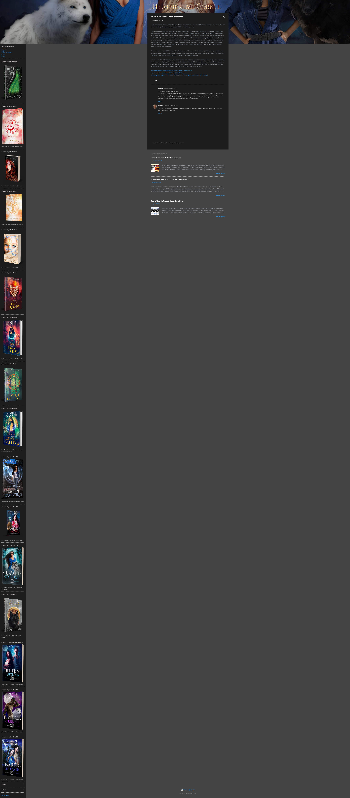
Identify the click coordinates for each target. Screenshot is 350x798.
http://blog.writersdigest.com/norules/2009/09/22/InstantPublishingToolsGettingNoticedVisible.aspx (179, 75)
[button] (224, 17)
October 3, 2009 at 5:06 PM (170, 88)
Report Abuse (5, 795)
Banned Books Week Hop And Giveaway (166, 158)
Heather (160, 105)
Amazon (3, 49)
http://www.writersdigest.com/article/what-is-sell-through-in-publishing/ (171, 70)
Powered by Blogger (189, 790)
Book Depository (6, 53)
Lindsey (160, 88)
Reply (160, 101)
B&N (3, 54)
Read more (220, 174)
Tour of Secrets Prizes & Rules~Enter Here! (167, 201)
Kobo (3, 56)
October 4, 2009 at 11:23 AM (171, 105)
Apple (3, 51)
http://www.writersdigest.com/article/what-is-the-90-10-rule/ (168, 73)
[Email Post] (156, 81)
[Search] (227, 5)
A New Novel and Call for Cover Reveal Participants (170, 179)
